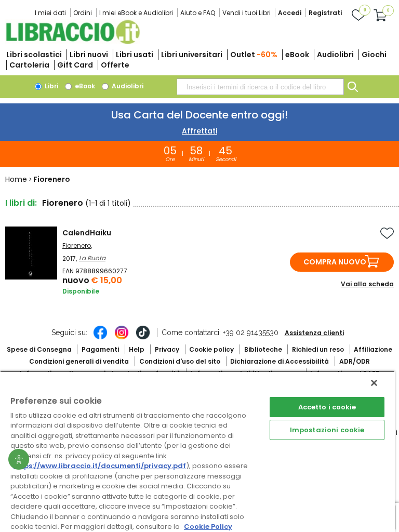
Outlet (253, 54)
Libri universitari (191, 54)
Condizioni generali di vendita (79, 361)
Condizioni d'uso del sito (179, 361)
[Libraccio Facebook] (100, 337)
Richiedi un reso (318, 349)
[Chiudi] (374, 383)
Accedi (289, 12)
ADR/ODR (354, 361)
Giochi (374, 54)
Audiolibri (335, 54)
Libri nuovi (89, 54)
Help (136, 349)
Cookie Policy (208, 526)
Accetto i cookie (327, 407)
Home (16, 179)
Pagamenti (100, 349)
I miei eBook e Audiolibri (136, 12)
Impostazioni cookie (327, 430)
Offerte (115, 65)
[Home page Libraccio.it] (72, 41)
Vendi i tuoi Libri (246, 12)
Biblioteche (263, 349)
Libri (50, 86)
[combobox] (260, 86)
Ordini (82, 12)
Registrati (325, 12)
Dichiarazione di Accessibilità (279, 361)
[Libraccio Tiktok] (143, 337)
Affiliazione (373, 349)
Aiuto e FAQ (197, 12)
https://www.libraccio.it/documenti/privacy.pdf (99, 466)
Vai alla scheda (367, 284)
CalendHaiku (86, 233)
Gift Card (75, 65)
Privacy (167, 349)
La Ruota (92, 258)
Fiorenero (76, 245)
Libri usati (134, 54)
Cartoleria (29, 65)
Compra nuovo (334, 262)
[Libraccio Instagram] (121, 337)
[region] (197, 451)
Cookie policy (211, 349)
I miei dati (50, 12)
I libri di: (21, 203)
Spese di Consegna (39, 349)
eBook (297, 54)
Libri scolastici (34, 54)
